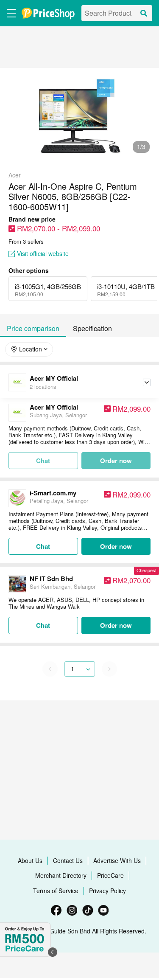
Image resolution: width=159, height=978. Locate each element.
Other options (28, 271)
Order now (116, 460)
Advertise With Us (117, 860)
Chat (43, 546)
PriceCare (110, 875)
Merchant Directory (60, 875)
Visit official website (43, 254)
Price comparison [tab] (33, 328)
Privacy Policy (107, 890)
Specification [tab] (92, 328)
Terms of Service (55, 890)
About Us (30, 860)
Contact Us (68, 860)
